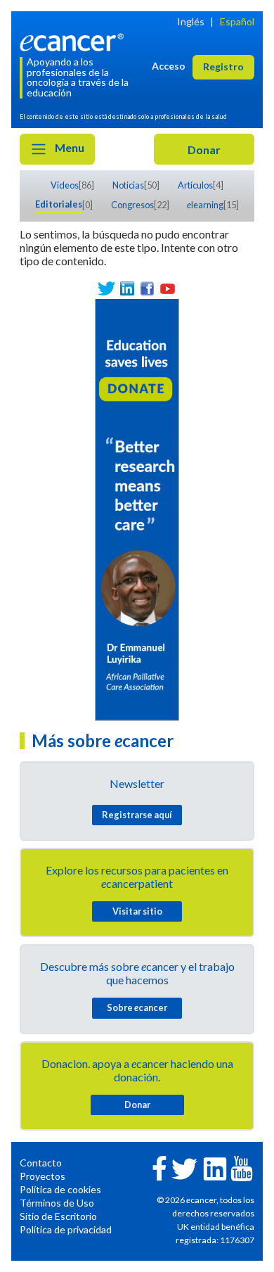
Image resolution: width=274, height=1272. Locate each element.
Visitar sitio (137, 911)
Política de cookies (60, 1189)
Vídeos (65, 185)
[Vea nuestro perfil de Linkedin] (127, 289)
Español (237, 21)
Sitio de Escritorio (58, 1216)
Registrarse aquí (137, 814)
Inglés (190, 21)
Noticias (128, 185)
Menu (68, 147)
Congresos (132, 204)
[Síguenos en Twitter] (106, 289)
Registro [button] (223, 66)
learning (205, 204)
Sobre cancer (137, 1007)
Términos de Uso (57, 1203)
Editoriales (58, 204)
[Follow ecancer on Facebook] (159, 1167)
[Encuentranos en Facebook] (147, 289)
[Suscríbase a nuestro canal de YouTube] (167, 289)
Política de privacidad (66, 1229)
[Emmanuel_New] (137, 508)
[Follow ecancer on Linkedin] (215, 1168)
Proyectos (42, 1176)
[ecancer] (74, 40)
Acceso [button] (168, 66)
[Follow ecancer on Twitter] (184, 1168)
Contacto (41, 1163)
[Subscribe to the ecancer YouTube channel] (241, 1167)
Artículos (195, 185)
